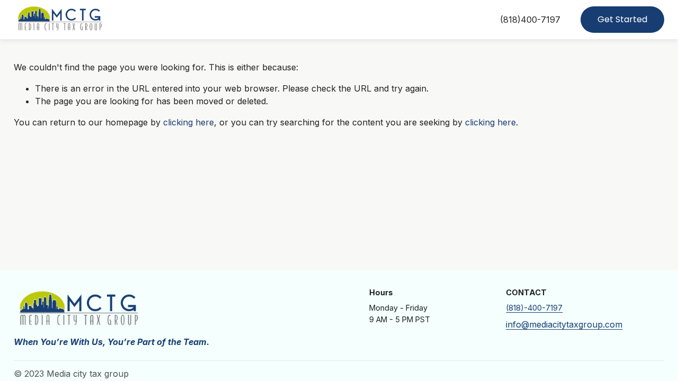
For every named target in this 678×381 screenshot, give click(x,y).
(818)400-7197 (530, 19)
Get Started (622, 19)
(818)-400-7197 (534, 307)
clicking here (188, 122)
